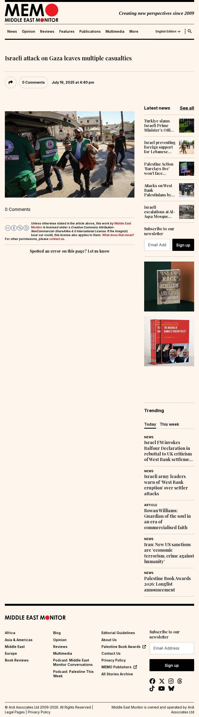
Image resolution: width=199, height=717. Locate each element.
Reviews (47, 31)
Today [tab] (150, 424)
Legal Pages (15, 712)
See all (187, 108)
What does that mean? (118, 235)
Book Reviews (17, 660)
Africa (10, 633)
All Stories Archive (117, 674)
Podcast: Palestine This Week (73, 673)
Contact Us (111, 653)
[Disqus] (69, 321)
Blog (57, 633)
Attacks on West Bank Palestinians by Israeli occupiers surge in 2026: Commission (159, 190)
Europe (11, 653)
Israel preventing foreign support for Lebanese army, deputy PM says (159, 147)
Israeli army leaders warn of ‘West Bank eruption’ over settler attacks (166, 485)
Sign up (183, 245)
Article (150, 505)
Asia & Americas (19, 640)
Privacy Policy (113, 660)
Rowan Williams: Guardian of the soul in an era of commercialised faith (167, 519)
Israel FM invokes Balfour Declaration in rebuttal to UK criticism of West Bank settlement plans (169, 451)
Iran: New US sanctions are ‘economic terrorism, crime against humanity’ (169, 553)
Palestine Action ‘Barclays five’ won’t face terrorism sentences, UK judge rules (158, 169)
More (133, 31)
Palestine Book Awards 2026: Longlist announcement (167, 584)
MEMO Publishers (116, 667)
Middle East (15, 647)
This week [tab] (169, 424)
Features (67, 31)
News (12, 31)
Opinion (28, 31)
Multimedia (115, 31)
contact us (56, 239)
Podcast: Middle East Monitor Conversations (73, 662)
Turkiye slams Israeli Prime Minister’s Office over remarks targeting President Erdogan (159, 126)
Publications (90, 31)
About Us (109, 640)
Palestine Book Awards (121, 647)
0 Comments (33, 82)
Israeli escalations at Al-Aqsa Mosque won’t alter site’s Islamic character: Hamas (159, 212)
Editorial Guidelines (118, 633)
